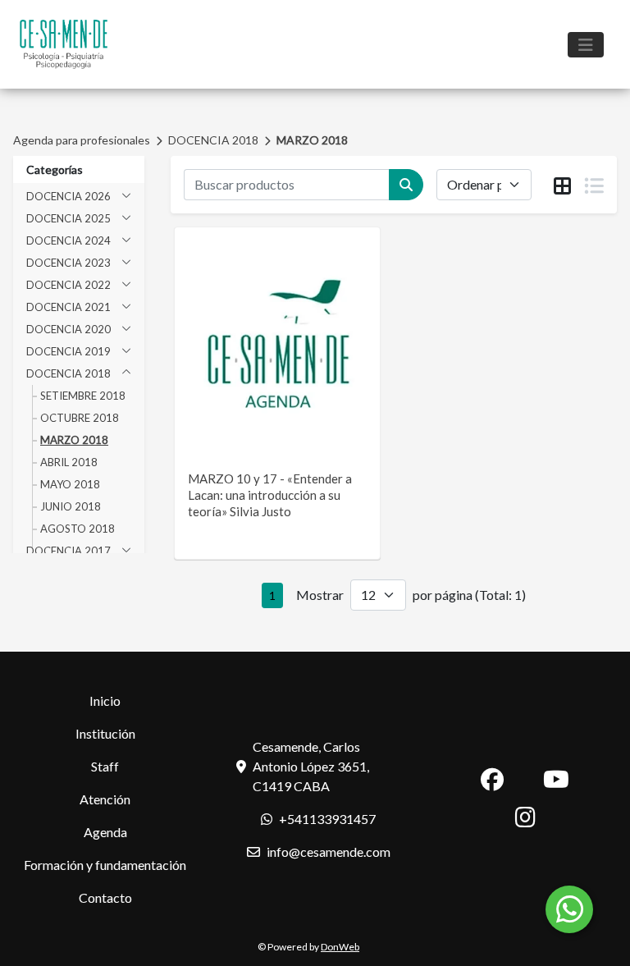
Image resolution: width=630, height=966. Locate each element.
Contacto (105, 897)
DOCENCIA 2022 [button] (68, 284)
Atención (105, 799)
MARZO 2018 (312, 140)
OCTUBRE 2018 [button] (79, 417)
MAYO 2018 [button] (70, 484)
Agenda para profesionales (81, 140)
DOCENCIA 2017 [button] (68, 550)
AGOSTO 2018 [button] (77, 528)
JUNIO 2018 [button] (70, 506)
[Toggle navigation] (586, 44)
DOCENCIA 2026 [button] (68, 196)
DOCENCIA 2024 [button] (68, 240)
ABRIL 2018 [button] (69, 462)
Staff (105, 766)
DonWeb (340, 947)
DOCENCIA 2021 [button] (68, 307)
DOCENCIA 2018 (213, 140)
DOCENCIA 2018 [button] (68, 373)
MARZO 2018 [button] (74, 439)
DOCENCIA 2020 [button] (68, 329)
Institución (105, 733)
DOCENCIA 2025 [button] (68, 218)
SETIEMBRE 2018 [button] (83, 395)
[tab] (562, 185)
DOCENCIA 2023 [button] (68, 262)
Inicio (105, 700)
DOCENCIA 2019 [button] (68, 351)
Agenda (105, 832)
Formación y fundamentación (105, 864)
